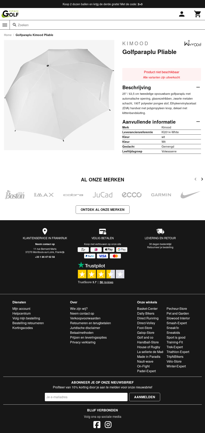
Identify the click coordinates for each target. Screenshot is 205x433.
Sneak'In (173, 327)
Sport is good (176, 337)
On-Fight (143, 366)
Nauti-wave (145, 361)
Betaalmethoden (81, 332)
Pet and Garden (178, 313)
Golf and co (145, 337)
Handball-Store (148, 342)
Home (8, 35)
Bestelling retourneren (28, 323)
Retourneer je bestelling (160, 247)
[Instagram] (108, 425)
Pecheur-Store (177, 308)
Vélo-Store (174, 361)
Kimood (135, 43)
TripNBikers (175, 356)
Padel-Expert (146, 371)
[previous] (195, 179)
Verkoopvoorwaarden (85, 318)
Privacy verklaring (82, 342)
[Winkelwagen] (198, 14)
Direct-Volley (146, 323)
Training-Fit (175, 342)
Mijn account (21, 308)
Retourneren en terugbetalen (90, 323)
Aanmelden (144, 397)
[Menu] (5, 25)
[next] (202, 179)
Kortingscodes (22, 327)
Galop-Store (145, 332)
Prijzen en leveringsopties (88, 337)
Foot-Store (144, 327)
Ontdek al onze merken (103, 209)
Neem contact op (45, 244)
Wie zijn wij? (79, 308)
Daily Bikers (145, 313)
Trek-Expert (175, 347)
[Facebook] (97, 425)
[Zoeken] (14, 24)
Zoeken (23, 25)
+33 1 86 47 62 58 (45, 257)
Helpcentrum (21, 313)
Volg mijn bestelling (26, 318)
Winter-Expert (176, 366)
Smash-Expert (177, 323)
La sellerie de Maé (150, 351)
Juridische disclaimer (85, 327)
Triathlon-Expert (178, 351)
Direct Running (148, 318)
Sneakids (173, 332)
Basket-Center (147, 308)
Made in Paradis (148, 356)
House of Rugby (148, 347)
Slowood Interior (178, 318)
